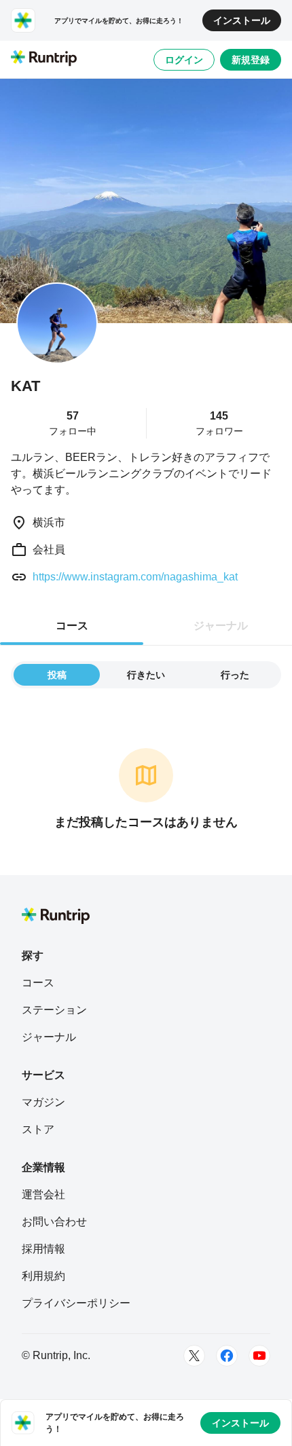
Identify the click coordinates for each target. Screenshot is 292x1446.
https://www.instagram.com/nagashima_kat (135, 576)
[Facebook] (227, 1356)
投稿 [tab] (57, 674)
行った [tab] (235, 674)
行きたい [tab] (146, 674)
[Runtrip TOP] (44, 59)
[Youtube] (259, 1356)
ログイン (184, 59)
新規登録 (251, 59)
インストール (241, 20)
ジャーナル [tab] (221, 625)
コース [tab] (72, 625)
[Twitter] (194, 1356)
